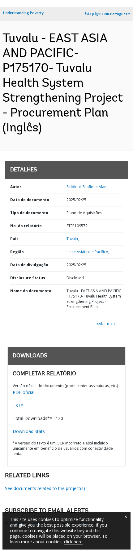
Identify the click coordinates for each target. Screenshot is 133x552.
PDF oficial (23, 392)
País (14, 238)
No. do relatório (26, 225)
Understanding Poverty (23, 12)
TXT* (18, 405)
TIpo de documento (29, 212)
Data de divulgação (29, 264)
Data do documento (29, 199)
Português (118, 14)
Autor (15, 186)
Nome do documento (30, 291)
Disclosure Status (27, 277)
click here (73, 542)
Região (17, 251)
